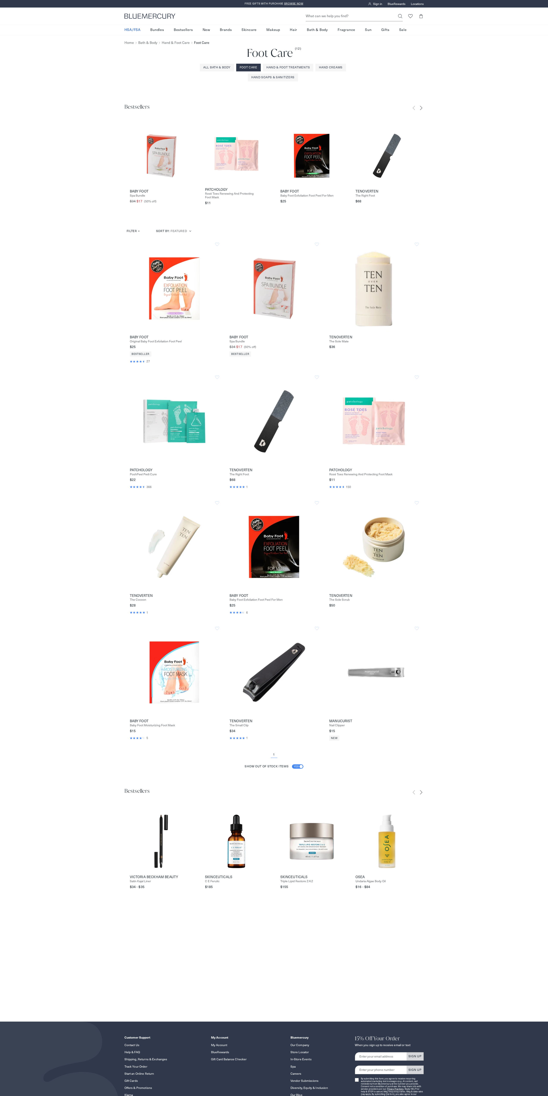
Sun (368, 30)
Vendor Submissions (304, 1081)
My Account (219, 1045)
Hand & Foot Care (176, 43)
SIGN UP (415, 1056)
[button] (421, 16)
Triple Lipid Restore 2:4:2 (296, 881)
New (206, 30)
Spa (293, 1066)
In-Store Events (301, 1059)
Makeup (273, 30)
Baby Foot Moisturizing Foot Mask (152, 725)
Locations (417, 4)
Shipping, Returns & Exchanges (145, 1059)
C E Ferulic (212, 881)
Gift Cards (131, 1081)
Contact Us (131, 1045)
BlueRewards (396, 4)
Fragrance (346, 30)
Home (129, 43)
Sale (403, 30)
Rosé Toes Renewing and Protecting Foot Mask (229, 195)
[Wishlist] (410, 16)
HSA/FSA (132, 30)
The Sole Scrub (339, 600)
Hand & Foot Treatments (288, 67)
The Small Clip (239, 725)
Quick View (174, 288)
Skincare (249, 30)
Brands (226, 30)
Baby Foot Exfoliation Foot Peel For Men (307, 195)
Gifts (385, 30)
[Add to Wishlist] (217, 244)
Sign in (377, 4)
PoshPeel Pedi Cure (143, 474)
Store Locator (299, 1052)
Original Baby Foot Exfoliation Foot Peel (156, 341)
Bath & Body (317, 30)
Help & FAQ (132, 1052)
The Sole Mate (339, 341)
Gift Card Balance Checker (229, 1059)
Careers (295, 1074)
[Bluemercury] (149, 16)
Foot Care (248, 67)
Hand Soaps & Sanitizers (273, 77)
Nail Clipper (337, 725)
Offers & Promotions (138, 1088)
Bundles (157, 30)
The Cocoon (138, 600)
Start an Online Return (139, 1074)
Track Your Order (135, 1066)
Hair (293, 30)
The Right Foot (365, 195)
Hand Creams (331, 67)
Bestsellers (183, 30)
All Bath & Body (217, 67)
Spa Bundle (137, 195)
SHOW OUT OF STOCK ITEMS (272, 766)
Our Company (299, 1045)
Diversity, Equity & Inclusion (309, 1088)
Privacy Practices (395, 1089)
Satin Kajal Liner (140, 881)
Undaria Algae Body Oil (371, 881)
